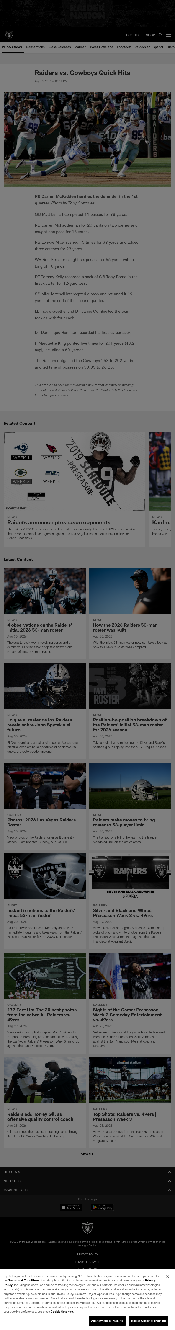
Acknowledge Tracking (107, 1320)
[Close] (168, 1277)
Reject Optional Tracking (148, 1320)
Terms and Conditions (23, 1280)
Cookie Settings (62, 1311)
